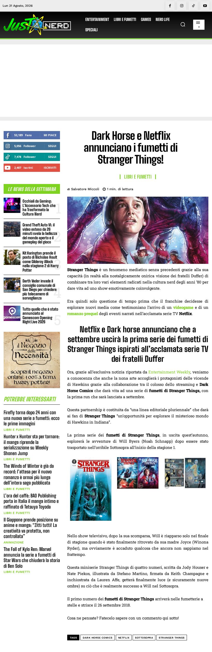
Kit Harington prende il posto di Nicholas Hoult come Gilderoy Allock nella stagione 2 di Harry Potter (40, 261)
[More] (203, 188)
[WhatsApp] (191, 188)
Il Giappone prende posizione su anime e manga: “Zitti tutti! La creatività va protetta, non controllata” (31, 528)
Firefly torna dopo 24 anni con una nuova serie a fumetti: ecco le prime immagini (31, 418)
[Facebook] (170, 5)
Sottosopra (144, 637)
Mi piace (50, 135)
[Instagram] (181, 5)
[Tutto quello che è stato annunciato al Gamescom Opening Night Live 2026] (12, 313)
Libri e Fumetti (17, 429)
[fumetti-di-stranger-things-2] (90, 519)
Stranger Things (172, 637)
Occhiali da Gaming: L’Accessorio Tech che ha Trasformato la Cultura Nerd (39, 207)
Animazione (14, 542)
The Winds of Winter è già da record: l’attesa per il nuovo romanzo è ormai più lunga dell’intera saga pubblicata (29, 474)
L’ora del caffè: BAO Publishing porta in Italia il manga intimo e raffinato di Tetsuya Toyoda (31, 501)
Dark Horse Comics (97, 637)
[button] (183, 24)
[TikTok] (193, 5)
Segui (52, 146)
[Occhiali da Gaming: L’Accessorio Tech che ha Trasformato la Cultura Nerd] (12, 205)
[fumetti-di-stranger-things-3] (137, 487)
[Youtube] (204, 5)
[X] (167, 188)
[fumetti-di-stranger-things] (185, 487)
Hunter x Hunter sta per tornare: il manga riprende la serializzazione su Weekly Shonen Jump (31, 445)
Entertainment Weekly (169, 371)
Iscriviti (50, 168)
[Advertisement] (106, 80)
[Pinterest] (179, 188)
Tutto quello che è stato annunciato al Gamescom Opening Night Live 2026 (40, 315)
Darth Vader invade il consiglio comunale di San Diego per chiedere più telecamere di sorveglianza (39, 289)
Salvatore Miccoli (85, 189)
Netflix (124, 637)
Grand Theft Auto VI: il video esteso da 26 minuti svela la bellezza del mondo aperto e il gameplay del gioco (39, 233)
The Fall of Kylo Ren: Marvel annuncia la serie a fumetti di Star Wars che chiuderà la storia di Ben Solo (32, 557)
